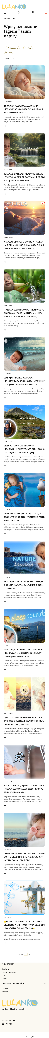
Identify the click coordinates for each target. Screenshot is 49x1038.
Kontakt (4, 978)
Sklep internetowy (24, 1037)
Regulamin (5, 969)
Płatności (5, 991)
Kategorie (14, 48)
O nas (4, 975)
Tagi (29, 48)
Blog (13, 18)
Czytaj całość (5, 125)
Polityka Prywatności (9, 972)
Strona (7, 59)
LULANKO (7, 18)
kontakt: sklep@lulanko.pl (13, 1009)
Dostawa (5, 988)
